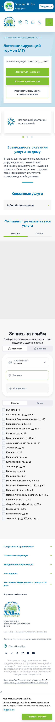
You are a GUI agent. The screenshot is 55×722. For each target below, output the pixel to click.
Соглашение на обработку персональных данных (25, 632)
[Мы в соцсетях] (17, 653)
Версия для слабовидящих (15, 594)
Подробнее (9, 709)
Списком (39, 233)
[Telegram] (11, 653)
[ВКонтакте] (6, 653)
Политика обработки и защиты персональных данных (27, 639)
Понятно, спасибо (37, 716)
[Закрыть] (2, 6)
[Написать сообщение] (33, 22)
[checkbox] (3, 409)
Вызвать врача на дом (27, 81)
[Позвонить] (20, 22)
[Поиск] (26, 22)
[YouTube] (33, 653)
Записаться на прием (28, 71)
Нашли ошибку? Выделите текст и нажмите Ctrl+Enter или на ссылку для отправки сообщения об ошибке (27, 681)
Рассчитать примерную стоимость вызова (27, 92)
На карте (15, 233)
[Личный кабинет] (39, 22)
